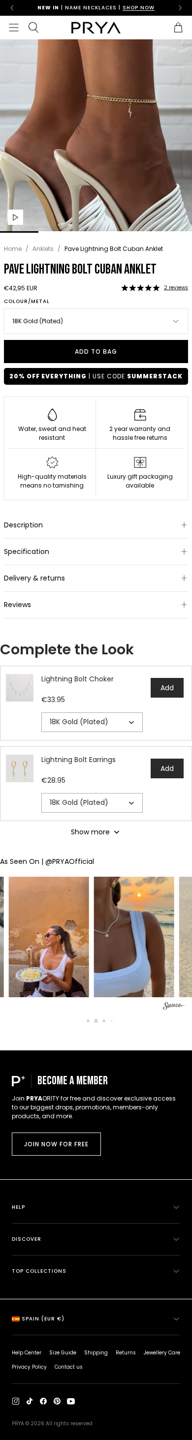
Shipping (96, 1352)
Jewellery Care (162, 1352)
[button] (140, 288)
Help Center (26, 1352)
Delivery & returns (34, 578)
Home (13, 249)
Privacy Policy (29, 1367)
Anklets (43, 249)
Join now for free (56, 1144)
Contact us (69, 1367)
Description (23, 525)
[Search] (33, 27)
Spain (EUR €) (43, 1318)
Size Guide (62, 1352)
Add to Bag (96, 351)
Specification (26, 551)
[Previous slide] (12, 8)
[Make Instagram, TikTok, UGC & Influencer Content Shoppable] (174, 1007)
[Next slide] (180, 8)
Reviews (17, 605)
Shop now (139, 7)
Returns (126, 1352)
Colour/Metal (27, 302)
